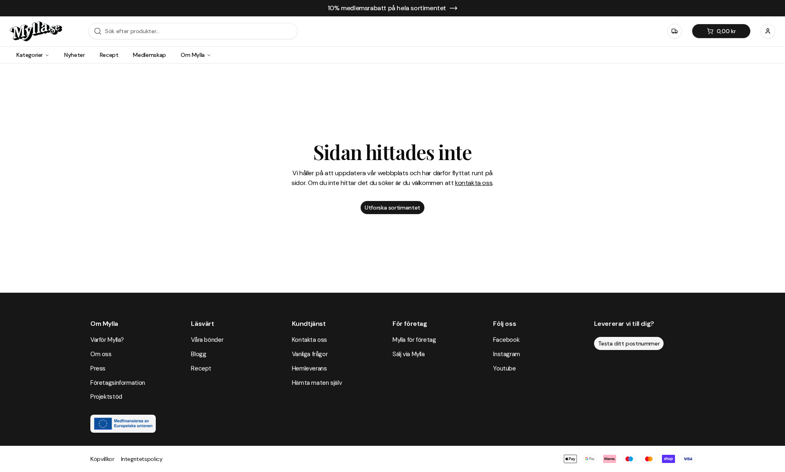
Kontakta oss (309, 340)
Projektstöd (106, 397)
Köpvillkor (102, 459)
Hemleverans (309, 368)
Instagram (506, 354)
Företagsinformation (117, 383)
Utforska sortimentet (392, 207)
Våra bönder (207, 340)
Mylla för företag (414, 340)
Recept (109, 55)
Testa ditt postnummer (629, 343)
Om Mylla (193, 55)
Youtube (504, 368)
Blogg (198, 354)
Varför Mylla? (107, 340)
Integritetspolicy (142, 459)
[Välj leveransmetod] (674, 31)
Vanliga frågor (310, 354)
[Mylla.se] (36, 31)
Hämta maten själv (317, 383)
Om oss (101, 354)
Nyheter (74, 55)
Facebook (506, 340)
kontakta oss (473, 182)
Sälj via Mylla (408, 354)
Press (97, 368)
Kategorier (29, 55)
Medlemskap (149, 55)
